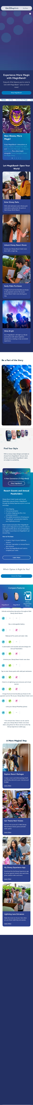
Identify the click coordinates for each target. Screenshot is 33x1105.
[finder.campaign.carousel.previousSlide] (5, 132)
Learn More (7, 786)
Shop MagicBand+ (16, 93)
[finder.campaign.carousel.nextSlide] (27, 132)
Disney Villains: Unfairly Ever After (15, 147)
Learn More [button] (16, 557)
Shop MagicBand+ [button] (16, 483)
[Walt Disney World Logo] (12, 8)
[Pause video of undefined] (30, 14)
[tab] (16, 132)
